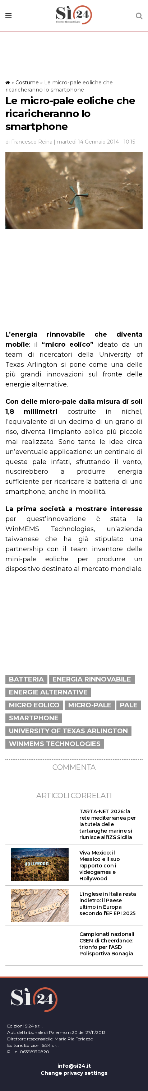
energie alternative (48, 692)
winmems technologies (55, 744)
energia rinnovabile (91, 679)
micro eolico (34, 705)
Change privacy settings (74, 1073)
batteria (26, 679)
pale (129, 705)
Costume (27, 82)
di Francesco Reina (28, 142)
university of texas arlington (68, 731)
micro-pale (89, 705)
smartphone (34, 718)
